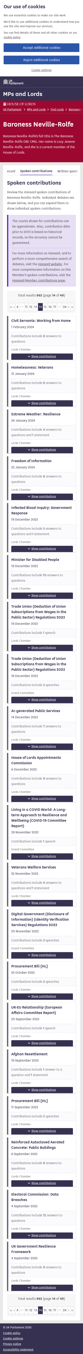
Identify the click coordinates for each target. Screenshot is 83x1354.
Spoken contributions (36, 171)
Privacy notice (12, 1344)
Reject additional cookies (41, 60)
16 (50, 307)
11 (26, 307)
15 (45, 307)
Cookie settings (41, 70)
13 (35, 307)
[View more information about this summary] (41, 338)
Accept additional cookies (41, 48)
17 (54, 307)
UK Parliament (12, 109)
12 (30, 307)
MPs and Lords (22, 94)
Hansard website (50, 264)
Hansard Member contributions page (38, 280)
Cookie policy (11, 1333)
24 (64, 307)
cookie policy (12, 37)
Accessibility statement (18, 1349)
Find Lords (57, 109)
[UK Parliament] (13, 81)
